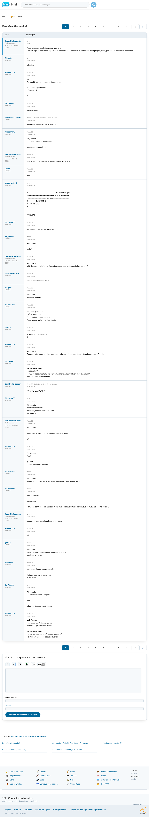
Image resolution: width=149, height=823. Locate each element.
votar (33, 61)
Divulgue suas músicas (49, 784)
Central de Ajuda (42, 810)
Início (4, 17)
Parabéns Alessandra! (11, 743)
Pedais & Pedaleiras (109, 772)
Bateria (103, 776)
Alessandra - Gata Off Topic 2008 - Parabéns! (70, 743)
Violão (72, 772)
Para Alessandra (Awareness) (14, 750)
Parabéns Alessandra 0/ (111, 743)
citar (28, 44)
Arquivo (17, 810)
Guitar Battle (75, 784)
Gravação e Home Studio (110, 780)
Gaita (42, 780)
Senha (8, 705)
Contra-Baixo (45, 776)
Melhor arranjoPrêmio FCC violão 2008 (11, 45)
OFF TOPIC (18, 17)
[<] (135, 26)
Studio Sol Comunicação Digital (143, 810)
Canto (12, 780)
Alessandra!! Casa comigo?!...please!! (67, 750)
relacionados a (28, 736)
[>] (143, 26)
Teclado (73, 776)
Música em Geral (16, 772)
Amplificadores (16, 776)
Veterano (8, 60)
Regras (8, 810)
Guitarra (43, 772)
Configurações (59, 810)
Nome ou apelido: (12, 697)
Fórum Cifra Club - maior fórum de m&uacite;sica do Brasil (9, 4)
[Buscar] (93, 5)
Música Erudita (16, 784)
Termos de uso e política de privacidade (88, 810)
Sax (71, 780)
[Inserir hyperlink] (27, 664)
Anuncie (28, 810)
